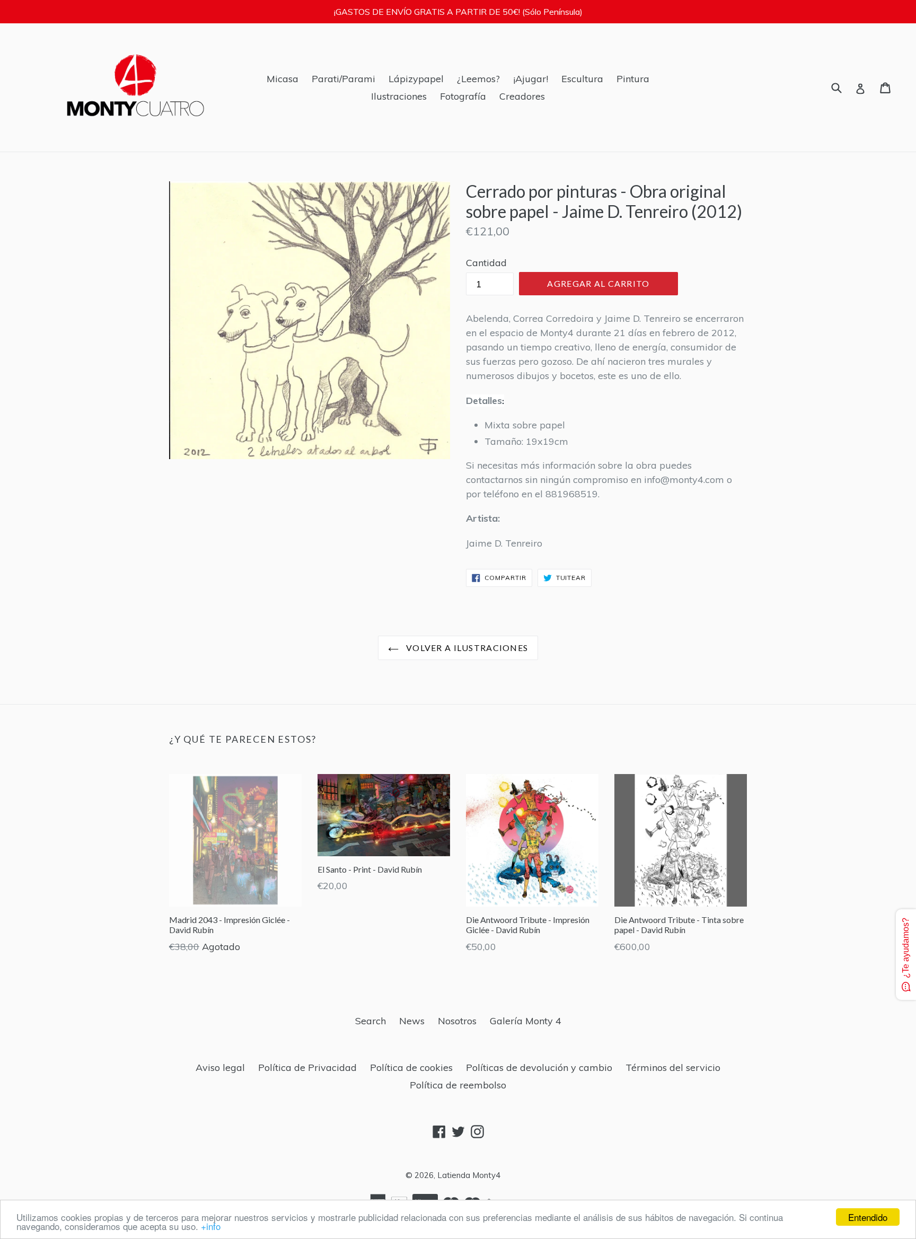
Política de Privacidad (307, 1067)
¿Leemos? (478, 79)
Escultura (582, 79)
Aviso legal (220, 1067)
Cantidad (486, 263)
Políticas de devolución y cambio (539, 1067)
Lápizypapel (416, 79)
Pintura (632, 79)
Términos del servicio (673, 1067)
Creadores (522, 96)
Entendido (867, 1217)
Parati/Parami (343, 79)
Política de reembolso (458, 1085)
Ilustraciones (399, 96)
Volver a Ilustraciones (466, 648)
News (412, 1021)
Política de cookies (411, 1067)
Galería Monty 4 (525, 1021)
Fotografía (463, 96)
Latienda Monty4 (468, 1175)
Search (370, 1021)
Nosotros (457, 1021)
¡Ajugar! (530, 79)
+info (211, 1226)
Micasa (282, 79)
